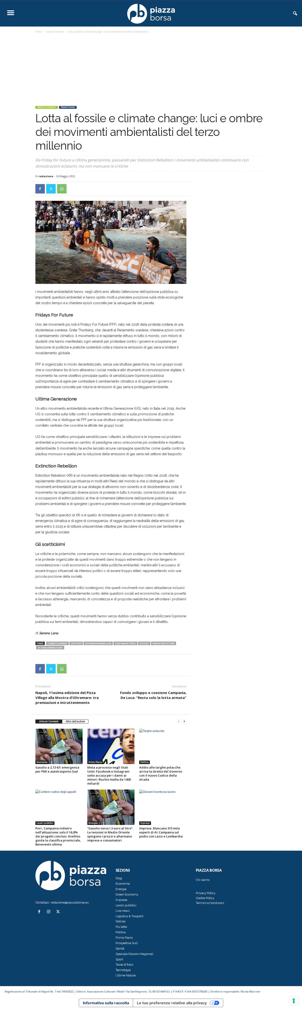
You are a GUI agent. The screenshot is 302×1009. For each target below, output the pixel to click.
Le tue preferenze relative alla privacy (172, 1003)
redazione (46, 176)
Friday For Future (163, 643)
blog (119, 878)
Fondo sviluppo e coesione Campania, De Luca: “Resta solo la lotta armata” (153, 695)
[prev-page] (178, 721)
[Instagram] (49, 912)
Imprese (145, 823)
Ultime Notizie (126, 975)
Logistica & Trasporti (129, 916)
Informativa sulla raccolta (106, 1003)
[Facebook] (40, 188)
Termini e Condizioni (210, 903)
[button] (295, 13)
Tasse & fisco (124, 964)
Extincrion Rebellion (98, 643)
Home (38, 31)
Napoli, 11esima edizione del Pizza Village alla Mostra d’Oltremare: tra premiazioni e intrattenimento (67, 697)
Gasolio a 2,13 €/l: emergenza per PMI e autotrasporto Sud (57, 769)
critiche (76, 643)
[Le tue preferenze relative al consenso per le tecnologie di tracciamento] (293, 1000)
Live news (123, 910)
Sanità (120, 948)
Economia (42, 762)
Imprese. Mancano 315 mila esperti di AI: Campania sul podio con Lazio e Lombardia (161, 832)
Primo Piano (68, 107)
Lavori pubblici (45, 823)
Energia (93, 823)
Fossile (144, 643)
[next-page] (184, 721)
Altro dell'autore (75, 721)
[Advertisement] (151, 70)
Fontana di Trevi (125, 643)
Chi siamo (203, 880)
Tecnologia (123, 970)
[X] (51, 188)
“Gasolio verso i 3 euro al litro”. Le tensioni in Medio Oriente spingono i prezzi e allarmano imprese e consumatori (110, 834)
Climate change (57, 643)
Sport (119, 959)
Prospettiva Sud (127, 943)
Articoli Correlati (49, 721)
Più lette (121, 927)
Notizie (120, 921)
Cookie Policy (205, 898)
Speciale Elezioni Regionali (134, 954)
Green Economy (54, 31)
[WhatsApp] (62, 188)
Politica (144, 762)
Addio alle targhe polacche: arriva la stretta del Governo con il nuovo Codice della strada (160, 773)
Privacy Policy (205, 893)
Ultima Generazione (50, 647)
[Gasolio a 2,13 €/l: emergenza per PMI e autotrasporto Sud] (59, 746)
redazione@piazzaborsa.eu (70, 902)
